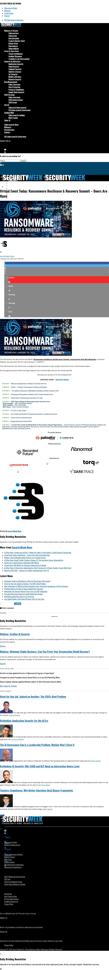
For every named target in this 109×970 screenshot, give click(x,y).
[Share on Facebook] (56, 263)
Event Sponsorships (10, 896)
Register (3, 646)
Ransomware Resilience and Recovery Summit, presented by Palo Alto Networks (65, 359)
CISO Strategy (9, 94)
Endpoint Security (15, 69)
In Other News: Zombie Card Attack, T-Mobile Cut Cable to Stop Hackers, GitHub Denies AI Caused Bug (37, 552)
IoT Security (13, 74)
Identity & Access (15, 71)
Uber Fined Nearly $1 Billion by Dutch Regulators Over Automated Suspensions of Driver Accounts (36, 586)
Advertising (8, 894)
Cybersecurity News (10, 8)
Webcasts (7, 10)
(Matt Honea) (47, 809)
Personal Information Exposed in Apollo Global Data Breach (23, 594)
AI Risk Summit (9, 862)
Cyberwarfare (14, 33)
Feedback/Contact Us (11, 901)
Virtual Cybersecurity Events (13, 854)
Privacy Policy (8, 904)
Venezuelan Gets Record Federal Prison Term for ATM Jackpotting (25, 591)
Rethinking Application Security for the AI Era (19, 596)
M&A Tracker (13, 117)
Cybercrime (13, 35)
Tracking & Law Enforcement (19, 59)
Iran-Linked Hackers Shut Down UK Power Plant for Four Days (24, 599)
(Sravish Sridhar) (14, 715)
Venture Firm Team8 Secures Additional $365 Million (21, 563)
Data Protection (14, 87)
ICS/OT (6, 105)
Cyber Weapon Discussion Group (14, 876)
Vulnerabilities (14, 48)
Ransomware (13, 46)
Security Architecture (12, 61)
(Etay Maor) (46, 785)
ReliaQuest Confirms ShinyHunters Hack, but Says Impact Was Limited (27, 581)
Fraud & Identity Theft (17, 41)
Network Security (15, 79)
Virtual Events (8, 13)
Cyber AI (7, 120)
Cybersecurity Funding (17, 115)
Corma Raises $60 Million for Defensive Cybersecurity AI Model (25, 565)
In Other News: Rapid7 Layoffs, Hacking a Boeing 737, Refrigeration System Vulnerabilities (33, 560)
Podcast (7, 16)
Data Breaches (14, 38)
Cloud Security (14, 66)
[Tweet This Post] (56, 265)
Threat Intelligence (16, 53)
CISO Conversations (16, 100)
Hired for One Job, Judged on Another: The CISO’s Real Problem (25, 583)
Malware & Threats (11, 30)
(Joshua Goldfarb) (17, 739)
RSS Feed (7, 879)
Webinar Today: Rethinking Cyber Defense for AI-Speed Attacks (25, 557)
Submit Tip (3, 918)
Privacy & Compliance (16, 89)
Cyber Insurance (14, 84)
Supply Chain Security (16, 92)
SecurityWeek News (7, 256)
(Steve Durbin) (96, 761)
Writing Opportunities (11, 899)
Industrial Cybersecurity (17, 107)
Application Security (16, 64)
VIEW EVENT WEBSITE (62, 379)
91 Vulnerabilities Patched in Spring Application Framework (23, 589)
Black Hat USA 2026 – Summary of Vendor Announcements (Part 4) (26, 570)
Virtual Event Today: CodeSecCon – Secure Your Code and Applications (27, 555)
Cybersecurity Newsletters (13, 867)
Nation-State (13, 43)
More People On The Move (8, 686)
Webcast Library (9, 857)
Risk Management (10, 82)
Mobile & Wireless (15, 76)
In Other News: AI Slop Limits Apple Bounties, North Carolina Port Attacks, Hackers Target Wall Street (37, 568)
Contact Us (3, 931)
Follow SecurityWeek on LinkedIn (14, 884)
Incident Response (15, 56)
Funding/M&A (9, 112)
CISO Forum (13, 102)
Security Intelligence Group (13, 882)
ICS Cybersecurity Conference (14, 20)
